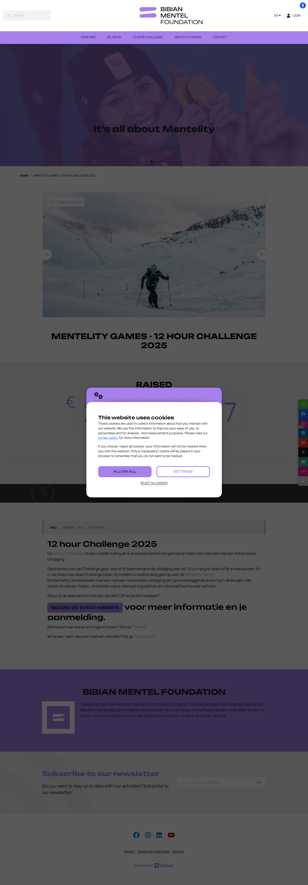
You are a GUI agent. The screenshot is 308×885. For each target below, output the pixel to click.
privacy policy (108, 437)
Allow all (124, 471)
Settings (183, 471)
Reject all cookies (154, 483)
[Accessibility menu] (303, 5)
